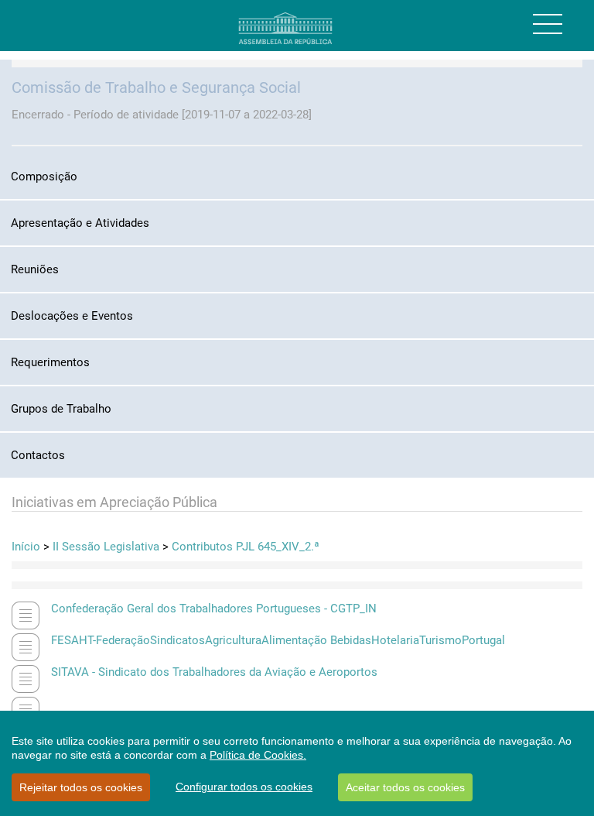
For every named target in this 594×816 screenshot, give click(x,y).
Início (26, 547)
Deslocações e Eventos (72, 316)
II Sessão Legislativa (106, 547)
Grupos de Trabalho (61, 409)
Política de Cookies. (258, 755)
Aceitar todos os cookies (405, 787)
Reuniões (35, 269)
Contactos (38, 455)
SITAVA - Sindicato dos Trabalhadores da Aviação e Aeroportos (214, 672)
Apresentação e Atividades (80, 223)
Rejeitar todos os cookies (80, 787)
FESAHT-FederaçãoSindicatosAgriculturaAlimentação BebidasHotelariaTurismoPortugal (278, 640)
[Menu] (547, 24)
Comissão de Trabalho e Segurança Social (156, 87)
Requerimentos (50, 362)
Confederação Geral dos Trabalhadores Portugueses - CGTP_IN (214, 608)
